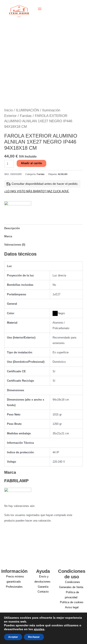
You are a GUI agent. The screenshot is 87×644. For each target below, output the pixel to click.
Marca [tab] (8, 236)
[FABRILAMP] (17, 207)
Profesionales (14, 586)
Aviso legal (72, 607)
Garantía (43, 586)
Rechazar (34, 636)
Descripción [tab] (12, 228)
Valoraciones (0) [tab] (14, 244)
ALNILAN (62, 174)
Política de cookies (71, 602)
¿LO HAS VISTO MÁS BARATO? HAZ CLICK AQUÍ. (36, 191)
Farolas (26, 116)
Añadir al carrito (31, 163)
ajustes (39, 629)
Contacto (43, 591)
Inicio (8, 110)
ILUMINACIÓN (27, 110)
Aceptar (13, 636)
